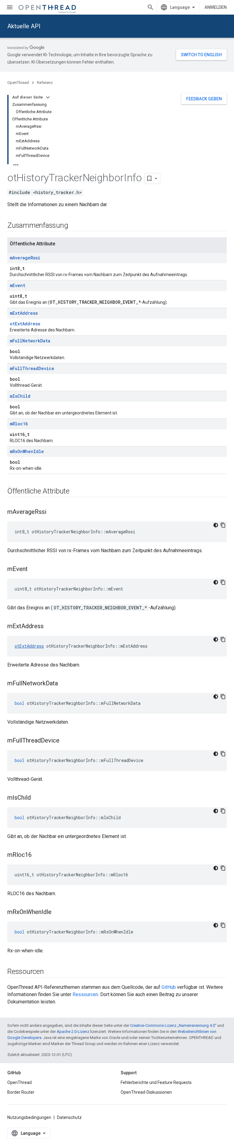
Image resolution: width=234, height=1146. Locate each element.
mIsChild (20, 396)
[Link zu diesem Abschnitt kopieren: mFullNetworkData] (64, 683)
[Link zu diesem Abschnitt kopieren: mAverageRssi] (52, 512)
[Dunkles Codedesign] (215, 525)
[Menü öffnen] (10, 7)
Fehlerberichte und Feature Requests (156, 1082)
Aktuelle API (24, 26)
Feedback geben (204, 98)
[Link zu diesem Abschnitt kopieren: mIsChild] (37, 798)
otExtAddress (25, 324)
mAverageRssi (25, 258)
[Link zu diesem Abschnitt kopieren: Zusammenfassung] (74, 226)
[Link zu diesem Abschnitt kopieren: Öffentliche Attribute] (75, 491)
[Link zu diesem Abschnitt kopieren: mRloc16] (38, 855)
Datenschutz (69, 1117)
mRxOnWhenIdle (27, 451)
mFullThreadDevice (32, 368)
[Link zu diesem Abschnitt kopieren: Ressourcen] (50, 972)
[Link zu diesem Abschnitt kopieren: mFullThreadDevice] (65, 741)
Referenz (45, 82)
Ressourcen (85, 994)
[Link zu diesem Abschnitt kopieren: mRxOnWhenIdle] (57, 912)
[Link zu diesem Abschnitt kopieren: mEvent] (34, 569)
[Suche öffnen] (150, 7)
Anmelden (215, 7)
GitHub (168, 987)
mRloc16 (19, 424)
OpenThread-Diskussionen (146, 1092)
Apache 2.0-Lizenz (73, 1031)
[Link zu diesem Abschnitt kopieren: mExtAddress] (50, 626)
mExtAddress (24, 313)
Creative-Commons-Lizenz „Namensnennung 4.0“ (173, 1025)
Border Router (20, 1092)
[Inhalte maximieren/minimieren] (47, 97)
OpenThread (18, 82)
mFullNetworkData (30, 341)
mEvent (17, 285)
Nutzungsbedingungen (29, 1117)
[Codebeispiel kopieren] (223, 525)
